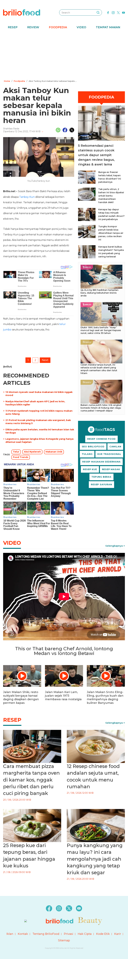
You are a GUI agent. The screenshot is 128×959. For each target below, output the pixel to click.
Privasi (68, 934)
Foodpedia (58, 27)
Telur (16, 451)
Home (7, 81)
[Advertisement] (64, 55)
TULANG (87, 454)
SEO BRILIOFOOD (93, 446)
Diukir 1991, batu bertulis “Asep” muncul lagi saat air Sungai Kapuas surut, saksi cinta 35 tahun (101, 330)
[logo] (21, 12)
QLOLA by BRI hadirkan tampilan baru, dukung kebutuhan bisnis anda (99, 293)
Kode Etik (103, 934)
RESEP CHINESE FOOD (101, 439)
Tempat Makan (108, 27)
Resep (12, 27)
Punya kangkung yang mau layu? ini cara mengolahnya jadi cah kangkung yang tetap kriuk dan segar (95, 858)
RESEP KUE (90, 469)
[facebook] (108, 12)
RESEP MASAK (111, 469)
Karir (117, 934)
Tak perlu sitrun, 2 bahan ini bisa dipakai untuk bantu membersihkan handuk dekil (111, 196)
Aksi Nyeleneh (32, 451)
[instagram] (113, 12)
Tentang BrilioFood (45, 934)
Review (33, 27)
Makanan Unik (54, 451)
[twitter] (118, 12)
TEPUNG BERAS (101, 476)
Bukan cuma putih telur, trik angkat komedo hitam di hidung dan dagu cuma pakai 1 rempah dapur (101, 408)
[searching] (98, 12)
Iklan (9, 934)
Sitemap (64, 940)
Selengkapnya (114, 545)
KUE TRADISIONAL (109, 454)
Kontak (23, 934)
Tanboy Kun (27, 196)
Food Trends (20, 457)
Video (81, 27)
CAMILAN (115, 446)
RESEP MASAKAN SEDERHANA (101, 461)
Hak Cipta (85, 934)
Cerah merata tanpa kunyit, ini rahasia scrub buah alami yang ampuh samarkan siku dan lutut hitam (99, 369)
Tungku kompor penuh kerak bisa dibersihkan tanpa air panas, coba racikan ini (110, 233)
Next (45, 360)
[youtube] (123, 12)
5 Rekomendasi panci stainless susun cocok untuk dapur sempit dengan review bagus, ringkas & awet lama (96, 155)
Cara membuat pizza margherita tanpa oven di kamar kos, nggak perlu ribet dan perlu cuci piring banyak (31, 779)
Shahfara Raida (11, 128)
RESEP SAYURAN (101, 484)
